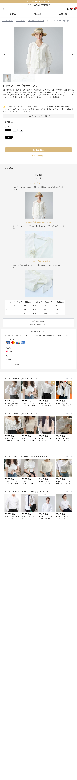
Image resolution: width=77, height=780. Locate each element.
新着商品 (13, 14)
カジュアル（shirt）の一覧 (36, 21)
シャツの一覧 (20, 21)
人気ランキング (64, 14)
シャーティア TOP (7, 21)
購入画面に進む (38, 150)
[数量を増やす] (16, 143)
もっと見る (69, 378)
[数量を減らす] (8, 143)
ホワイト (9, 137)
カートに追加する (38, 156)
